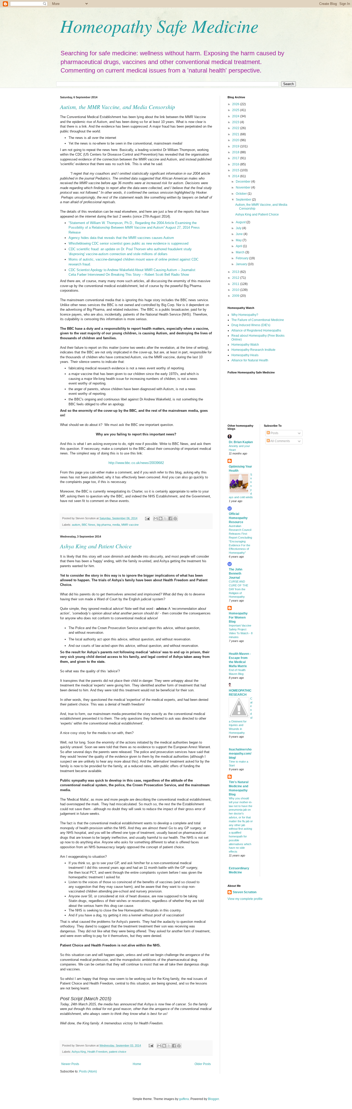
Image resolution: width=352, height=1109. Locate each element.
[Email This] (155, 518)
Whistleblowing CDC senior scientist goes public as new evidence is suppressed (128, 243)
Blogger (213, 1099)
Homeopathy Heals (244, 355)
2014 (236, 176)
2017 (236, 158)
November (243, 187)
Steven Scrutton (244, 892)
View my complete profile (245, 899)
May (239, 240)
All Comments (280, 441)
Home (137, 1064)
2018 (236, 152)
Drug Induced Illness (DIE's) (250, 325)
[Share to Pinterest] (175, 518)
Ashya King (79, 1051)
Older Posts (203, 1064)
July (239, 228)
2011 (236, 284)
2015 (236, 170)
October (242, 193)
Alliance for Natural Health (249, 360)
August (241, 222)
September (244, 199)
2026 (236, 104)
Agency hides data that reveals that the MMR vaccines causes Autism (121, 238)
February (242, 258)
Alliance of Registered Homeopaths (256, 330)
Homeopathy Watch (245, 344)
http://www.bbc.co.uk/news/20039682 (136, 463)
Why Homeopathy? (244, 315)
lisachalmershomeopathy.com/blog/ (240, 753)
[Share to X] (165, 518)
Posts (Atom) (88, 1071)
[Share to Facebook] (170, 518)
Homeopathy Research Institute (253, 350)
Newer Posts (70, 1064)
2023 (236, 122)
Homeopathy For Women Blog (238, 617)
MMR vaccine (130, 524)
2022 (236, 128)
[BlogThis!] (160, 518)
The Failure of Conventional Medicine (257, 320)
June (240, 234)
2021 (236, 134)
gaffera (184, 1099)
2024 (236, 116)
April (239, 246)
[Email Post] (147, 518)
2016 (236, 164)
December (243, 181)
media (116, 524)
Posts (274, 433)
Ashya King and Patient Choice (96, 546)
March (240, 252)
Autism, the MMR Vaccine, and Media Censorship (117, 107)
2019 (236, 146)
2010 (236, 290)
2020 (236, 140)
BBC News (88, 524)
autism (76, 524)
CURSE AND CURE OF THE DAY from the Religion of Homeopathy (238, 589)
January (242, 264)
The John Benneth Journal (235, 573)
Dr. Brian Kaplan (241, 442)
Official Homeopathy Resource (238, 518)
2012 (236, 278)
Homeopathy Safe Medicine (159, 25)
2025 (236, 110)
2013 (236, 272)
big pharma (104, 524)
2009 (236, 296)
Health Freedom (97, 1051)
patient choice (117, 1051)
